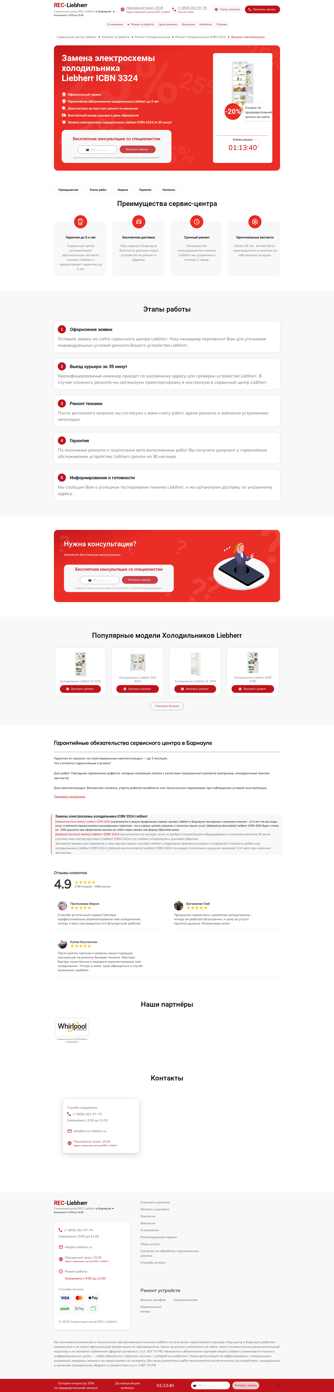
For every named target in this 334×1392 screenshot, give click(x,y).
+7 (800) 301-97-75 (192, 8)
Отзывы (222, 24)
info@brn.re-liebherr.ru (89, 1131)
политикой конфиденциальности (144, 157)
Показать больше (167, 706)
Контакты (205, 24)
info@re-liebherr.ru (78, 1247)
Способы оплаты (153, 1262)
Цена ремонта (167, 24)
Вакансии (188, 24)
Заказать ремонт (82, 688)
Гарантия (145, 189)
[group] (72, 1031)
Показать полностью (69, 796)
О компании (115, 24)
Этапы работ (98, 189)
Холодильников (186, 1300)
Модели (123, 189)
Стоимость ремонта (155, 1202)
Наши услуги (150, 1244)
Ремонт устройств (142, 24)
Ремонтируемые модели (159, 1237)
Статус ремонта (230, 9)
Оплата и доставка (155, 1209)
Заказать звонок (264, 9)
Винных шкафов (153, 1300)
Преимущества (68, 189)
